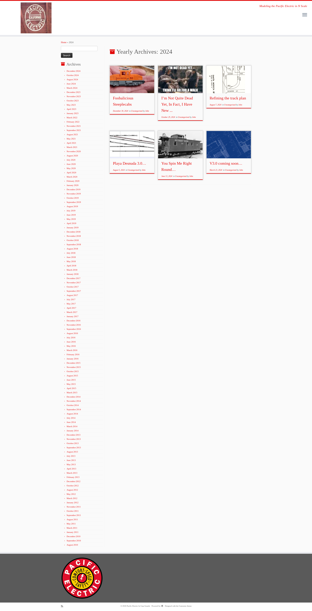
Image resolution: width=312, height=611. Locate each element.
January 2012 (72, 502)
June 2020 (71, 164)
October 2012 (73, 485)
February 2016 (73, 354)
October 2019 (73, 198)
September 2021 (74, 130)
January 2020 (72, 185)
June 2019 (71, 215)
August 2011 (72, 519)
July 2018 (71, 253)
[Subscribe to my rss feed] (63, 606)
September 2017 (74, 291)
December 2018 (73, 232)
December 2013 (73, 435)
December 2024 (73, 71)
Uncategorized (137, 111)
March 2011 (72, 528)
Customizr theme (185, 606)
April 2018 (71, 265)
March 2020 (72, 177)
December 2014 (73, 397)
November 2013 (74, 439)
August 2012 (72, 490)
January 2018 (72, 274)
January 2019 (72, 227)
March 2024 (72, 88)
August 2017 (72, 295)
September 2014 (74, 409)
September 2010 (74, 540)
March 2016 (72, 350)
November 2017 (74, 282)
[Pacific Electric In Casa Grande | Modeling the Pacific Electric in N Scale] (36, 17)
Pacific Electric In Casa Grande (138, 606)
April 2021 (71, 143)
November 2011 (74, 507)
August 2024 (72, 79)
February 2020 (73, 181)
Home (63, 42)
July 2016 (71, 337)
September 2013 (74, 447)
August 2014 (72, 413)
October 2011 (73, 511)
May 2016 (71, 346)
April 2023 (71, 109)
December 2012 (73, 481)
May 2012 (71, 494)
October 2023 (73, 100)
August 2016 (72, 333)
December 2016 (73, 320)
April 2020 (71, 172)
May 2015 (71, 384)
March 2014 (72, 426)
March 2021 (72, 147)
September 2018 (74, 244)
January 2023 (72, 113)
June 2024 (71, 83)
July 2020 (71, 160)
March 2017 (72, 312)
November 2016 (74, 325)
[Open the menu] (304, 15)
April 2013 (71, 468)
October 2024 (73, 75)
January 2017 (72, 316)
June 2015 (71, 380)
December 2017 (73, 278)
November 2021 (74, 126)
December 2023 (73, 92)
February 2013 (73, 477)
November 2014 (74, 401)
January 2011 (72, 532)
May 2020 (71, 168)
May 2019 (71, 219)
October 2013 (73, 443)
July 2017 (71, 299)
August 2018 (72, 248)
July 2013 (71, 456)
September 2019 (74, 202)
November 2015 (74, 367)
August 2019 (72, 206)
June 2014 (71, 422)
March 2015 (72, 392)
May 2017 (71, 303)
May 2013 (71, 464)
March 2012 (72, 498)
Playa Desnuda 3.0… (129, 163)
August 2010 (72, 545)
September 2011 (74, 515)
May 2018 (71, 261)
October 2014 (73, 405)
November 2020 (74, 151)
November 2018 (74, 236)
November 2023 (74, 96)
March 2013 (72, 473)
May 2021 (71, 138)
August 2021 (72, 134)
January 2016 (72, 358)
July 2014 (71, 418)
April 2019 (71, 223)
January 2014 (72, 430)
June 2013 (71, 460)
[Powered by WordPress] (162, 605)
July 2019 (71, 210)
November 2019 (74, 193)
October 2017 (73, 287)
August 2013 (72, 452)
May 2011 (71, 523)
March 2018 (72, 270)
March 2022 (72, 117)
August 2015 (72, 375)
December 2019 (73, 189)
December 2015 (73, 363)
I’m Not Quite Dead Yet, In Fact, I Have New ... (177, 104)
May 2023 (71, 105)
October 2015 (73, 371)
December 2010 (73, 536)
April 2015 (71, 388)
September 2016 (74, 329)
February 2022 (73, 122)
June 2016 (71, 342)
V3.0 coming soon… (226, 163)
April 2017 (71, 308)
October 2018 (73, 240)
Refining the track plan (228, 98)
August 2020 (72, 155)
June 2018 (71, 257)
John (147, 111)
